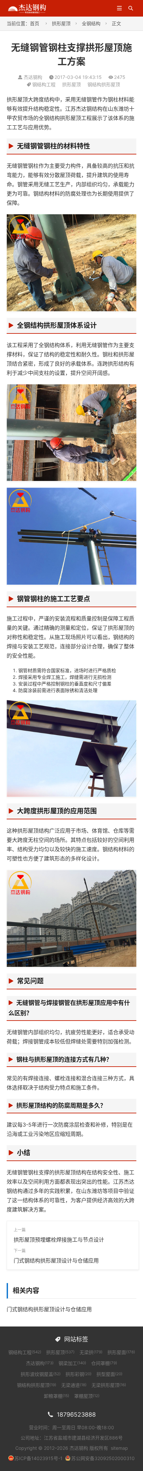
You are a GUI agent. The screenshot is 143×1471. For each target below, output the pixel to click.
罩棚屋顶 (86, 1396)
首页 (34, 23)
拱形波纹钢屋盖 (41, 1374)
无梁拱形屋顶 (108, 1385)
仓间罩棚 (104, 1363)
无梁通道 (73, 1385)
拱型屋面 (109, 1374)
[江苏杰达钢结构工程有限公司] (27, 8)
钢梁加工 (72, 1363)
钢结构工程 (44, 84)
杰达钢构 (40, 1363)
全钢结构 (91, 23)
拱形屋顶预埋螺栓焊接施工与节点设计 (59, 1239)
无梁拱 (90, 1352)
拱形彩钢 (78, 1374)
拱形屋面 (121, 1352)
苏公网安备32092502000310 (103, 1458)
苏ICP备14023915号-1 (38, 1458)
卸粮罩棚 (56, 1396)
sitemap (119, 1448)
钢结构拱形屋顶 (103, 84)
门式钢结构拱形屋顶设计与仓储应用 (56, 1260)
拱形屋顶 (61, 23)
